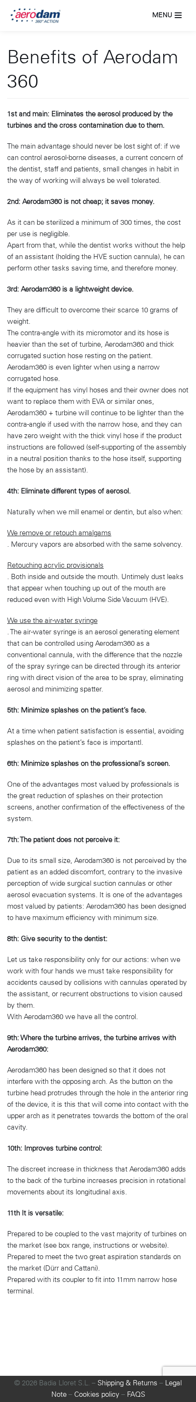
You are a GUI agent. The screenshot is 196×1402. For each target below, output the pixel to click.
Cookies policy (96, 1394)
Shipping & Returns (127, 1383)
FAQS (136, 1394)
